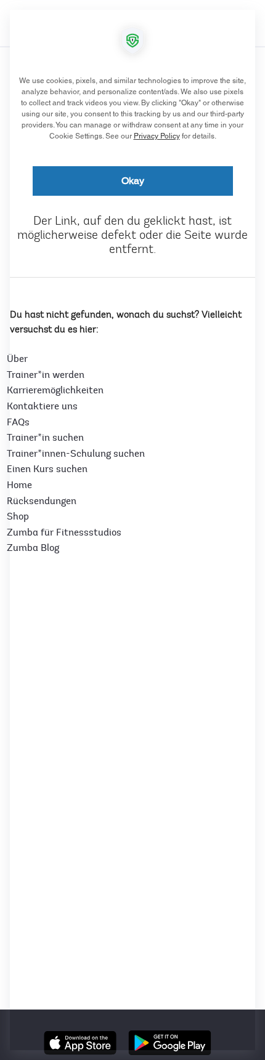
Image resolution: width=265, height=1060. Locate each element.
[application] (132, 530)
